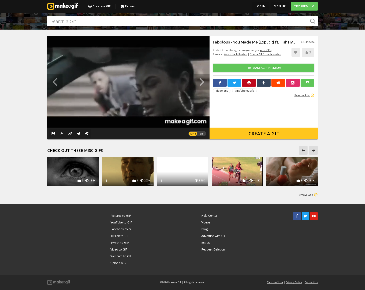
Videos (205, 222)
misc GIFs (265, 50)
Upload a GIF (119, 263)
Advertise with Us (213, 236)
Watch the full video (235, 54)
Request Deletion (213, 249)
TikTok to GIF (119, 236)
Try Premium (304, 6)
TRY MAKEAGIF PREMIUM (264, 68)
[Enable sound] (87, 133)
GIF (201, 133)
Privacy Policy (294, 282)
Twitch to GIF (119, 243)
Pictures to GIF (120, 216)
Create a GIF (101, 6)
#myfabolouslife (244, 91)
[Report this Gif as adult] (78, 133)
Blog (204, 229)
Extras (130, 6)
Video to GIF (118, 249)
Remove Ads (302, 95)
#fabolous (221, 91)
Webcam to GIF (121, 256)
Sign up (280, 6)
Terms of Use (275, 282)
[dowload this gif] (61, 133)
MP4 (193, 133)
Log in (261, 6)
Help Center (209, 216)
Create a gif (264, 133)
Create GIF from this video (265, 54)
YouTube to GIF (121, 222)
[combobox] (182, 21)
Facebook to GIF (121, 229)
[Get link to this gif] (70, 133)
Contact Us (311, 282)
